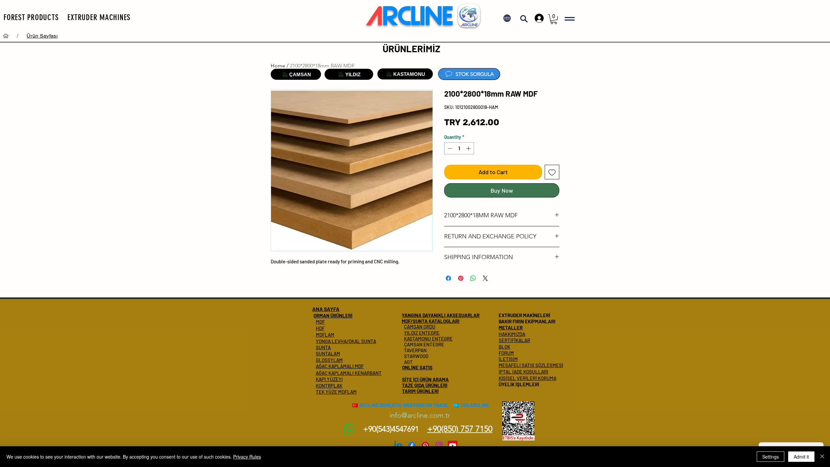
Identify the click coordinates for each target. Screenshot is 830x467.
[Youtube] (452, 445)
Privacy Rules (247, 456)
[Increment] (469, 148)
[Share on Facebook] (448, 278)
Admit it (801, 456)
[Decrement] (449, 148)
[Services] (6, 36)
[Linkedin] (398, 445)
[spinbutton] (459, 148)
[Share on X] (485, 278)
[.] (537, 18)
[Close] (822, 456)
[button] (31, 17)
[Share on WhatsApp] (473, 278)
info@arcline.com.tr (419, 415)
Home (278, 66)
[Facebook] (412, 445)
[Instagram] (439, 445)
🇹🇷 (355, 405)
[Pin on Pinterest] (461, 278)
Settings (770, 456)
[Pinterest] (425, 445)
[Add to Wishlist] (552, 172)
